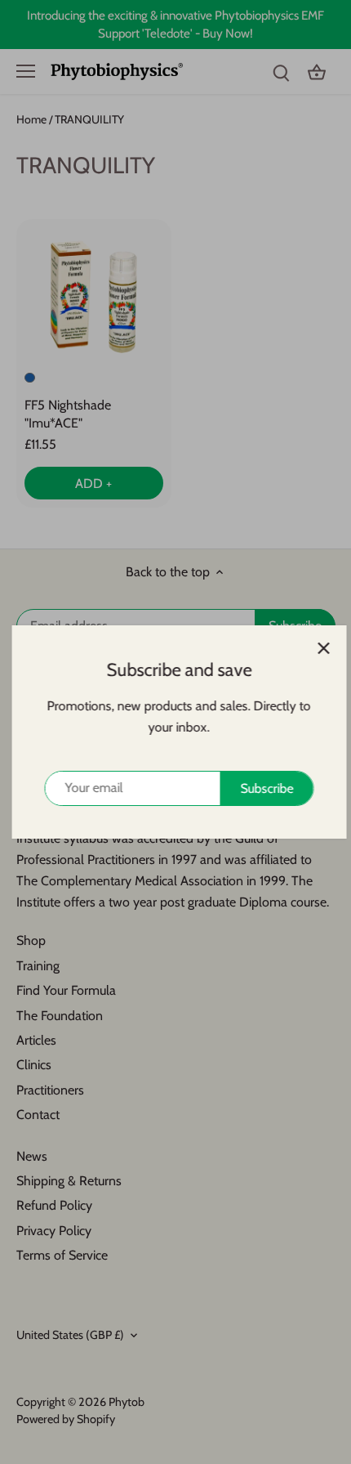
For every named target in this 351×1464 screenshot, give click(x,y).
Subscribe (263, 788)
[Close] (320, 648)
